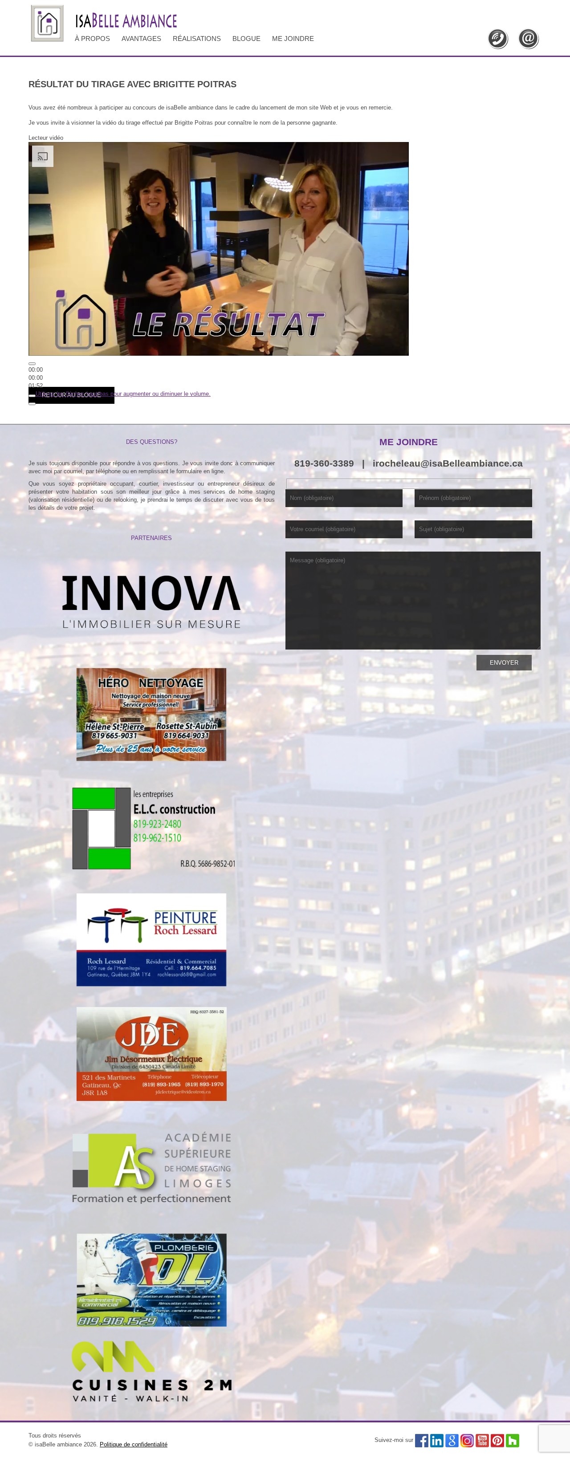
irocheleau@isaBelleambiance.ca (448, 463)
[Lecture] (32, 363)
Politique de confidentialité (133, 1444)
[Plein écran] (32, 403)
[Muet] (32, 395)
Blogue (246, 38)
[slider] (35, 377)
